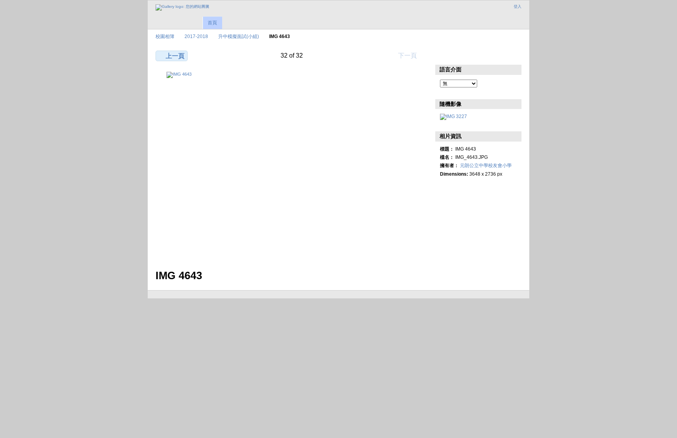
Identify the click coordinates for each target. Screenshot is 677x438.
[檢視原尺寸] (292, 166)
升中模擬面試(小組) (238, 36)
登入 (517, 6)
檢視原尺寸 (444, 54)
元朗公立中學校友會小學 (486, 165)
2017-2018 (196, 36)
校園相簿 (165, 36)
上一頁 (175, 56)
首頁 (212, 22)
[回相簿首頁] (182, 7)
